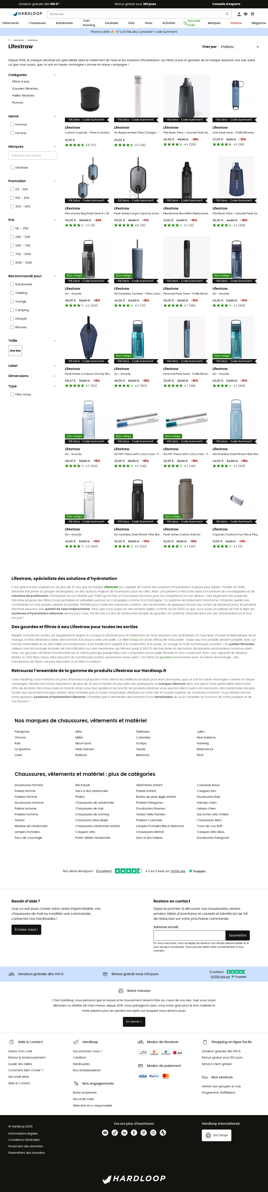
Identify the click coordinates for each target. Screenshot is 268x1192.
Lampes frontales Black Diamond (160, 826)
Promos (236, 23)
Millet (79, 737)
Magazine (259, 23)
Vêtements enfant (149, 785)
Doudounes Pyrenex (150, 808)
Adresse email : (166, 927)
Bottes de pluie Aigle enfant (156, 797)
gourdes (165, 657)
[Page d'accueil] (11, 40)
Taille (12, 340)
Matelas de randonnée (31, 826)
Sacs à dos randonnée (91, 791)
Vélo (131, 23)
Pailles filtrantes (23, 95)
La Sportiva (22, 749)
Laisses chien (206, 808)
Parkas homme (25, 808)
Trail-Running (89, 23)
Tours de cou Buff (210, 826)
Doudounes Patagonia (213, 837)
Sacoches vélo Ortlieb (212, 814)
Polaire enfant (146, 791)
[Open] (55, 155)
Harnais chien (207, 802)
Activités (168, 23)
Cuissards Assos (208, 785)
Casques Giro (206, 791)
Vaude (141, 749)
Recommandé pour (25, 276)
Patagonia (22, 731)
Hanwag (203, 743)
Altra (78, 731)
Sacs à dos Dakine (149, 837)
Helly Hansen (84, 749)
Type (12, 386)
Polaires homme (26, 814)
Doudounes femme (29, 785)
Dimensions (18, 376)
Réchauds (82, 785)
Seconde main (193, 23)
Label (12, 365)
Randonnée (64, 23)
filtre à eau (130, 639)
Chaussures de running (92, 814)
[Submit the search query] (227, 15)
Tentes (19, 820)
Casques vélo (85, 832)
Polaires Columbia (149, 820)
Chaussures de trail (89, 808)
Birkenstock (205, 749)
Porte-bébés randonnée (93, 837)
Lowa (18, 755)
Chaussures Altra (209, 820)
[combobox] (33, 155)
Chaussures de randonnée (94, 802)
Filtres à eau (21, 81)
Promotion (17, 181)
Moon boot (83, 743)
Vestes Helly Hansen (150, 814)
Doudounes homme (29, 802)
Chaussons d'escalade (91, 820)
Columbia (143, 737)
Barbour (81, 755)
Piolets (80, 797)
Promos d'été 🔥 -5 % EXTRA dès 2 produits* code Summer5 (134, 31)
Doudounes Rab (208, 797)
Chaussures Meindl (150, 832)
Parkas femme (25, 791)
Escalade (111, 23)
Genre (13, 116)
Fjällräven (143, 731)
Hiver (148, 23)
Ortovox (20, 737)
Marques (214, 23)
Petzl (200, 755)
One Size (15, 350)
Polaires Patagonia (149, 802)
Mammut (142, 755)
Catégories (17, 75)
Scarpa (141, 743)
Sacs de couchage (28, 837)
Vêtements (10, 23)
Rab (17, 743)
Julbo (201, 731)
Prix (11, 220)
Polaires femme (26, 797)
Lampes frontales (27, 832)
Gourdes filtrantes (25, 88)
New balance (206, 737)
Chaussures (37, 23)
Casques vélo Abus (210, 832)
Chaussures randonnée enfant (97, 826)
